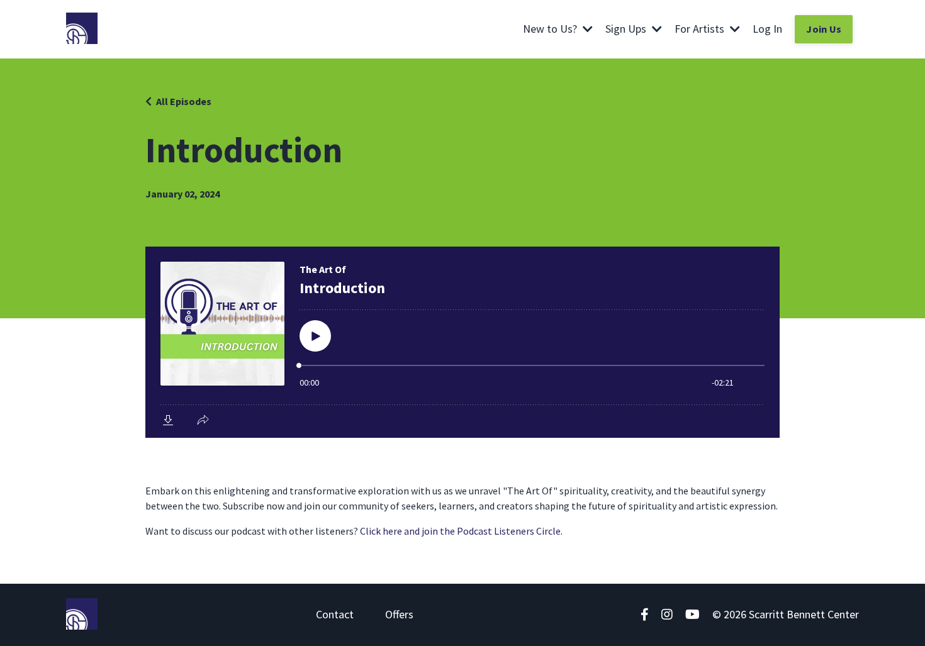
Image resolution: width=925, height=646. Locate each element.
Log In (767, 28)
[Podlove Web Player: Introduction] (462, 342)
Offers (399, 614)
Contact (335, 614)
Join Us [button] (823, 29)
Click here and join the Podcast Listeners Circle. (461, 531)
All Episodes (183, 101)
